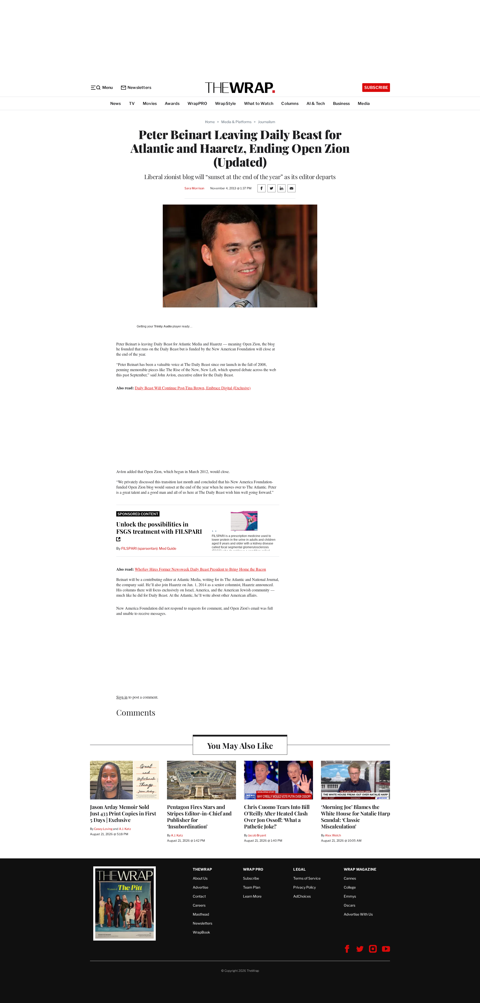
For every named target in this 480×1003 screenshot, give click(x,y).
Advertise (200, 887)
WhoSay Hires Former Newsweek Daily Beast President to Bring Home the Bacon (200, 569)
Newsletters (139, 87)
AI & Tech (315, 103)
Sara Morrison (194, 188)
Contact (199, 896)
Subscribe (376, 87)
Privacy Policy (304, 887)
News (115, 103)
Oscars (349, 905)
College (350, 887)
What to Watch (259, 103)
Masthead (201, 914)
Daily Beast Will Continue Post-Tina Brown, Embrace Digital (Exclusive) (192, 387)
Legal (299, 869)
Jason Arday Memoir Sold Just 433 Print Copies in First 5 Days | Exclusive (123, 813)
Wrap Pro (253, 869)
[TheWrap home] (240, 87)
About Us (200, 878)
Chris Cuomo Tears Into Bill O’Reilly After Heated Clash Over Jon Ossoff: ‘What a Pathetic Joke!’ (277, 816)
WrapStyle (225, 103)
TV (132, 103)
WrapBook (201, 932)
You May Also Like (240, 745)
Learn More (252, 896)
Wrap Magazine (360, 869)
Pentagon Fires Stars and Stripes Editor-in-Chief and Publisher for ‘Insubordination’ (199, 816)
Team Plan (251, 887)
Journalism (266, 122)
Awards (172, 103)
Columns (289, 103)
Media (364, 103)
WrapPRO (197, 103)
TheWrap (202, 869)
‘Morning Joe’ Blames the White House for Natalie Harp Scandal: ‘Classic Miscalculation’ (355, 816)
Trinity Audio (163, 326)
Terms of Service (306, 878)
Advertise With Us (358, 914)
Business (341, 103)
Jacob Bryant (257, 835)
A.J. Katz (125, 829)
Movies (150, 103)
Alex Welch (333, 835)
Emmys (350, 896)
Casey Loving (103, 829)
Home (210, 122)
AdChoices (302, 896)
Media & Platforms (236, 122)
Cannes (350, 878)
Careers (199, 905)
